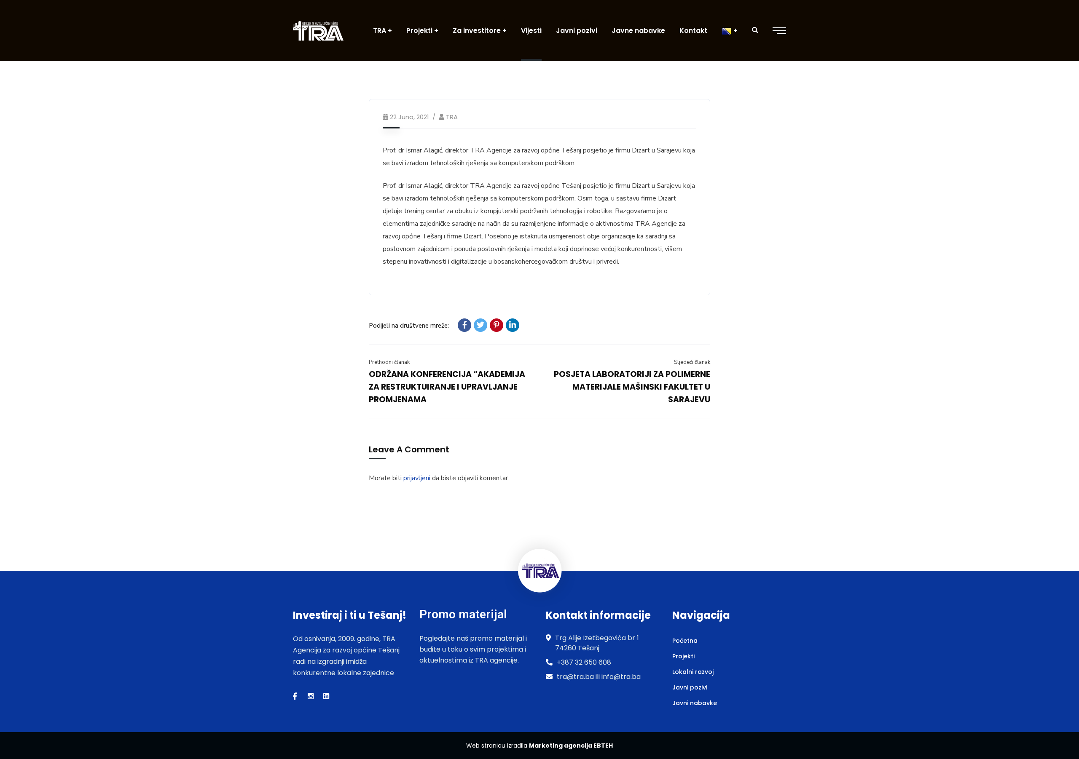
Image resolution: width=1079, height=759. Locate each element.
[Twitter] (480, 325)
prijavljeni (416, 478)
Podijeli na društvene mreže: (409, 325)
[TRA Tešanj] (318, 30)
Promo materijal (463, 614)
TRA (452, 116)
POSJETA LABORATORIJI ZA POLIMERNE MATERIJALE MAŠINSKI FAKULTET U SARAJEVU (632, 387)
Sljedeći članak (692, 362)
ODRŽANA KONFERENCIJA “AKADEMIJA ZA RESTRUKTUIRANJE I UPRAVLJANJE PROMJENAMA (447, 387)
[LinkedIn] (512, 325)
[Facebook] (464, 325)
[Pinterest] (496, 325)
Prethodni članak (389, 362)
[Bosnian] (730, 30)
